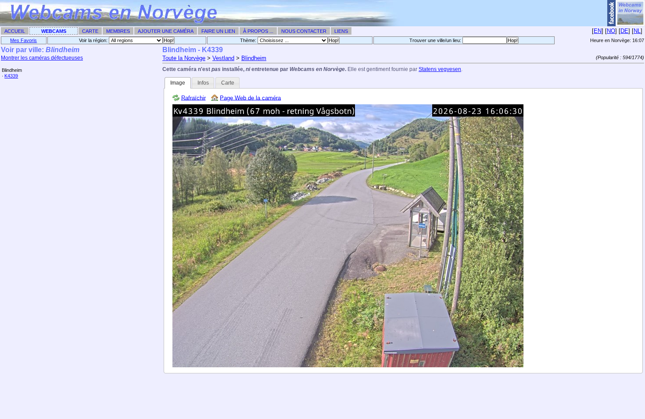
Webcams (53, 31)
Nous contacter (303, 31)
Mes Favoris (23, 40)
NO (611, 31)
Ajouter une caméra (166, 31)
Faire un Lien (218, 31)
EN (598, 31)
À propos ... (258, 31)
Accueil (14, 31)
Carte (90, 31)
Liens (341, 31)
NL (637, 31)
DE (624, 31)
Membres (118, 31)
